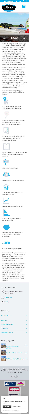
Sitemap (14, 371)
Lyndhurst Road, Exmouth (14, 353)
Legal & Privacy (5, 371)
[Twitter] (26, 1)
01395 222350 (9, 1)
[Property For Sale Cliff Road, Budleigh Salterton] (3, 358)
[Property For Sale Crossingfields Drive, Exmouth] (3, 346)
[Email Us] (16, 1)
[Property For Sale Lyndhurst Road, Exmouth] (3, 352)
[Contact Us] (20, 1)
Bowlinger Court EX (7, 333)
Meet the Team (5, 316)
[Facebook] (23, 1)
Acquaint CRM (18, 372)
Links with (4, 320)
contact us (22, 255)
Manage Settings (16, 406)
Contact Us (4, 328)
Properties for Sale (7, 324)
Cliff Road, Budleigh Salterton (15, 359)
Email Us (6, 302)
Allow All (7, 406)
